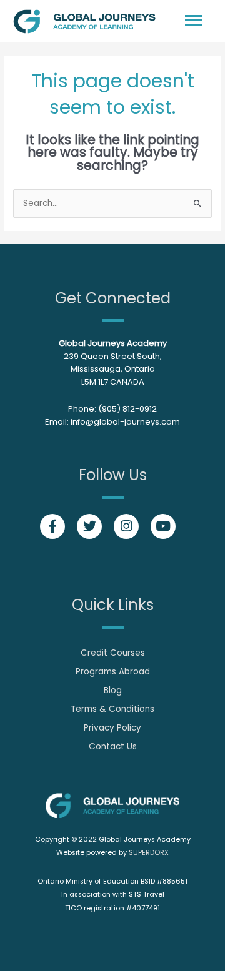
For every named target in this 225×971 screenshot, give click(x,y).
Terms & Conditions (112, 709)
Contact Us (113, 746)
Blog (113, 690)
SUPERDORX (149, 852)
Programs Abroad (113, 672)
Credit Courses (113, 653)
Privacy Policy (112, 728)
